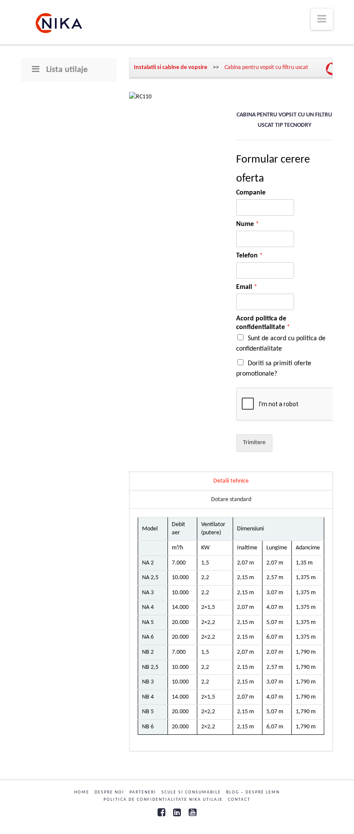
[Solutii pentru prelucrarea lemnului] (59, 23)
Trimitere (254, 442)
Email (246, 287)
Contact (239, 799)
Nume (247, 224)
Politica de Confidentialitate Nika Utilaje (163, 799)
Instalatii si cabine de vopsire (171, 67)
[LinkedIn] (177, 812)
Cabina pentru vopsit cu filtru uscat (266, 67)
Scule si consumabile (191, 792)
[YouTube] (192, 812)
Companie (251, 192)
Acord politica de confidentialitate (263, 323)
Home (81, 792)
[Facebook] (161, 812)
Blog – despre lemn (253, 792)
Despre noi (109, 792)
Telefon (249, 255)
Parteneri (143, 792)
